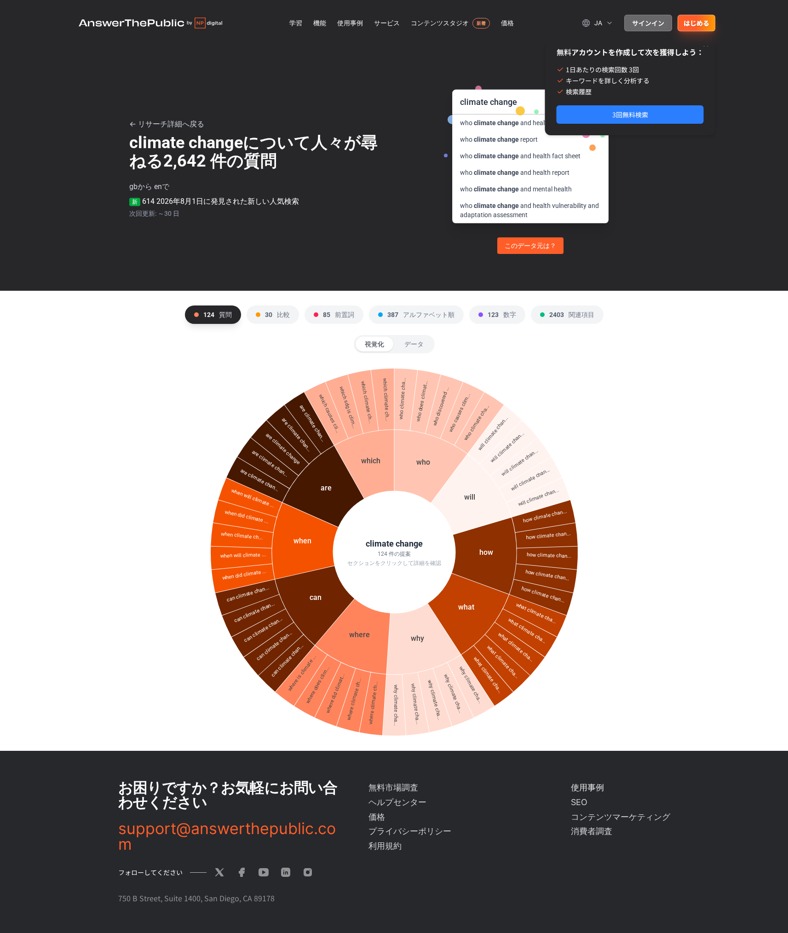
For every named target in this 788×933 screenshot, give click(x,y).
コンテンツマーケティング (620, 817)
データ (414, 344)
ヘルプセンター (397, 802)
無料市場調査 (393, 787)
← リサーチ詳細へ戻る (166, 124)
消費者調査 (591, 831)
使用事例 (350, 23)
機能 (319, 23)
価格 (507, 23)
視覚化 (374, 344)
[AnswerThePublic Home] (150, 23)
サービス (387, 23)
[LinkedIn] (285, 872)
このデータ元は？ (530, 245)
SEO (579, 802)
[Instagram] (307, 872)
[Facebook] (241, 872)
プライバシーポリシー (409, 831)
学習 (295, 23)
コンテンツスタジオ (440, 23)
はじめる (696, 23)
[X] (219, 872)
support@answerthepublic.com (227, 836)
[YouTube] (263, 872)
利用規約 (385, 846)
